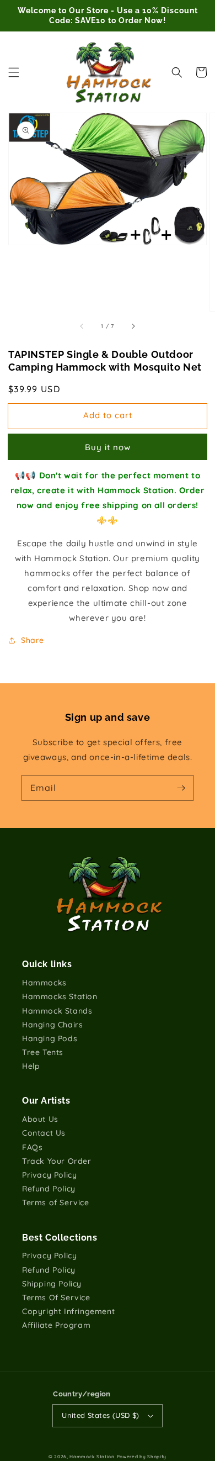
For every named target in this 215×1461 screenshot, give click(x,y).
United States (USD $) (100, 1415)
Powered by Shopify (142, 1456)
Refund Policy (49, 1189)
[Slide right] (133, 326)
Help (31, 1066)
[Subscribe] (181, 788)
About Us (40, 1119)
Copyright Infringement (68, 1311)
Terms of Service (55, 1202)
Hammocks (44, 983)
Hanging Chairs (52, 1025)
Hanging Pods (49, 1038)
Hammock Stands (57, 1011)
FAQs (32, 1147)
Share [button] (32, 640)
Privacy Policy (49, 1175)
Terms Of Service (56, 1297)
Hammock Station (92, 1456)
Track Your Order (57, 1161)
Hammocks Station (60, 996)
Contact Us (44, 1133)
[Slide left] (82, 326)
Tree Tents (42, 1052)
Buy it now (108, 447)
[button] (14, 72)
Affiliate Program (56, 1325)
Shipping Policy (52, 1284)
